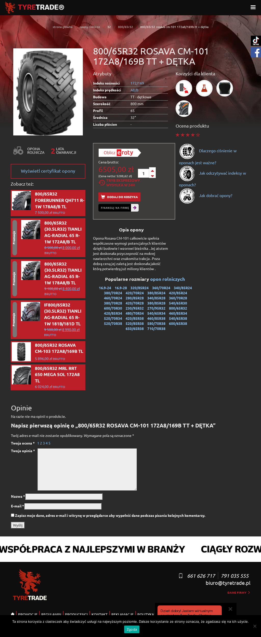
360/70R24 (161, 287)
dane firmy (237, 592)
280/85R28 (135, 298)
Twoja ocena (23, 443)
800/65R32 (178, 308)
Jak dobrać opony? (215, 195)
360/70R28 (178, 298)
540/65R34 (156, 313)
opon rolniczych (168, 279)
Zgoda (132, 629)
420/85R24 (178, 292)
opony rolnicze (90, 27)
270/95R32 (156, 308)
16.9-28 (121, 287)
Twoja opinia (23, 450)
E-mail (17, 506)
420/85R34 (113, 313)
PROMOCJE (27, 614)
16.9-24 (105, 287)
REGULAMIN (51, 614)
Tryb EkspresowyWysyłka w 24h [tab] (123, 182)
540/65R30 (178, 303)
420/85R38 (135, 318)
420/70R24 (135, 292)
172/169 (137, 83)
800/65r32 (125, 27)
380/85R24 (156, 292)
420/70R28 (135, 303)
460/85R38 (156, 318)
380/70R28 (113, 303)
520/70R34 (113, 318)
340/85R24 (183, 287)
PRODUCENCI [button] (76, 614)
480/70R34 (135, 313)
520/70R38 (113, 323)
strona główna (62, 27)
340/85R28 (156, 298)
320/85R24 (139, 287)
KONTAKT (100, 614)
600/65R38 (178, 323)
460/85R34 (178, 313)
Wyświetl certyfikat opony (48, 170)
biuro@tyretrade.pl (228, 582)
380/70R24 (113, 292)
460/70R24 (113, 298)
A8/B (134, 90)
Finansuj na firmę (115, 208)
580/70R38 (156, 323)
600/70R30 (113, 308)
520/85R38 (135, 323)
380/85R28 (156, 303)
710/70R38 (156, 328)
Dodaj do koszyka (122, 197)
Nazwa (18, 496)
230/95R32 (135, 308)
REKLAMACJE (122, 614)
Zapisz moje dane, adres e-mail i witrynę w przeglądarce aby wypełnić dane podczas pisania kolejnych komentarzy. (110, 515)
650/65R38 (135, 328)
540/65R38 (178, 318)
